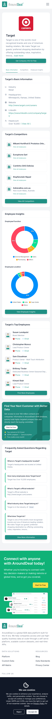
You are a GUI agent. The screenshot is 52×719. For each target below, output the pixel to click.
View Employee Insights (26, 312)
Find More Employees (26, 393)
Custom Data (8, 661)
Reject (19, 712)
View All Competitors (26, 201)
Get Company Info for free (26, 61)
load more (18, 55)
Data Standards (43, 661)
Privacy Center (42, 665)
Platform (6, 656)
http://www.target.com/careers (23, 105)
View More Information (26, 537)
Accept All (32, 712)
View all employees (19, 147)
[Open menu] (47, 4)
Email (25, 339)
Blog (38, 656)
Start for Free (11, 427)
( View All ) (26, 123)
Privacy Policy (39, 703)
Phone (16, 339)
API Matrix (6, 665)
